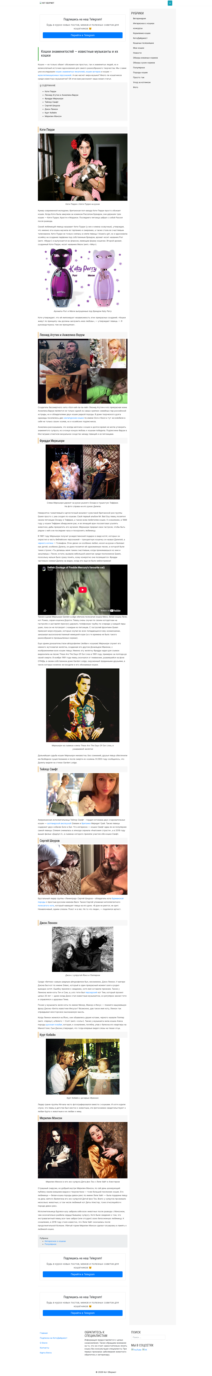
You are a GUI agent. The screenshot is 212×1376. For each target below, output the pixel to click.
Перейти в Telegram (83, 35)
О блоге (43, 1343)
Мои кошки (138, 48)
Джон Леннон (51, 109)
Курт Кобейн (51, 112)
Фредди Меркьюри (54, 98)
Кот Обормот (48, 3)
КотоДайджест (140, 38)
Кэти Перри (50, 91)
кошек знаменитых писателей (70, 71)
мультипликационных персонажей (54, 75)
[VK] (144, 1349)
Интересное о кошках (55, 1241)
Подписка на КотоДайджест (53, 1338)
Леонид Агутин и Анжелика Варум (61, 95)
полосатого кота (46, 905)
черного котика (45, 543)
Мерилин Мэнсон (53, 116)
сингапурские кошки (74, 418)
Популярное (50, 1244)
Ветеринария (139, 18)
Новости (137, 53)
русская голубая (54, 1024)
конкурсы (138, 28)
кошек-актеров (93, 71)
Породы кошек (140, 72)
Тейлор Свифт (52, 102)
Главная (44, 1333)
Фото (135, 87)
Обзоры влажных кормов (145, 58)
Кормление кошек (142, 33)
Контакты (44, 1348)
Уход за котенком (142, 82)
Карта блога (46, 1352)
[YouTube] (136, 1349)
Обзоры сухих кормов (144, 62)
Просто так (138, 77)
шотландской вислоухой (59, 823)
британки (86, 823)
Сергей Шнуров (52, 105)
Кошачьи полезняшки (143, 43)
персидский (91, 992)
